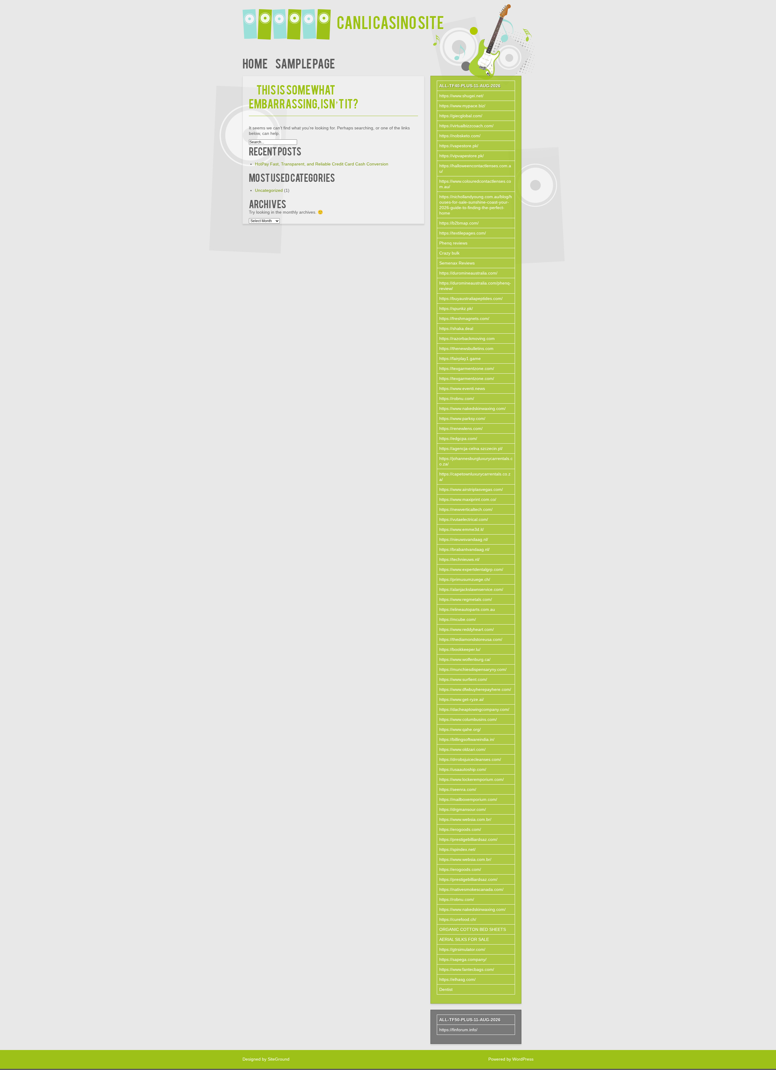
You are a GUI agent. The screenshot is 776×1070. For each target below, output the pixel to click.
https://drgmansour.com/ (462, 809)
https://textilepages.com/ (462, 233)
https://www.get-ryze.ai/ (461, 699)
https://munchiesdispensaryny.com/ (473, 669)
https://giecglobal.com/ (460, 115)
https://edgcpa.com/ (458, 438)
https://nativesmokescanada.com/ (471, 889)
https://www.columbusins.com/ (468, 719)
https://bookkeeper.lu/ (459, 649)
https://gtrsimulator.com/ (462, 949)
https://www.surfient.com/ (463, 679)
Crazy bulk (449, 253)
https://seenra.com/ (457, 789)
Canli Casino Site (390, 21)
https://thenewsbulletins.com (466, 348)
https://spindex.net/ (457, 849)
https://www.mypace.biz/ (462, 105)
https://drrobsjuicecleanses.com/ (470, 759)
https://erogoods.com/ (460, 829)
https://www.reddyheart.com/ (466, 629)
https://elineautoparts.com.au (467, 609)
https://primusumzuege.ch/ (464, 579)
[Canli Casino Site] (289, 20)
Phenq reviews (453, 243)
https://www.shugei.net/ (461, 95)
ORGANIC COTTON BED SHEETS (472, 929)
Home (255, 63)
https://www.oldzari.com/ (462, 749)
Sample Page (305, 63)
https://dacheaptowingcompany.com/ (474, 709)
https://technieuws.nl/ (459, 559)
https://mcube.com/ (457, 619)
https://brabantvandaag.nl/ (464, 549)
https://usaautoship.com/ (462, 769)
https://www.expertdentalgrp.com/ (471, 569)
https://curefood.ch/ (457, 919)
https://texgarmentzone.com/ (466, 368)
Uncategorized (269, 190)
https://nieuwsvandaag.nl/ (463, 539)
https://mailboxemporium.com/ (468, 799)
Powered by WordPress (511, 1059)
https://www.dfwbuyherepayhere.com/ (475, 689)
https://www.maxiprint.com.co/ (467, 499)
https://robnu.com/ (456, 398)
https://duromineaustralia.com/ (468, 273)
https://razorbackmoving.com (467, 338)
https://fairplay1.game (460, 358)
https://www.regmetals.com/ (465, 599)
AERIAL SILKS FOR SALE (464, 939)
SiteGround (278, 1059)
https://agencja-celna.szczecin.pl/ (471, 448)
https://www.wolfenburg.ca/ (464, 659)
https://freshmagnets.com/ (464, 318)
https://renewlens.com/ (461, 428)
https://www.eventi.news (462, 388)
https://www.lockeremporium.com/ (471, 779)
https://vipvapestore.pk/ (461, 155)
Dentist (446, 989)
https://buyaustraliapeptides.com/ (471, 298)
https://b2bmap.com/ (459, 223)
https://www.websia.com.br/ (465, 819)
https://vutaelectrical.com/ (463, 519)
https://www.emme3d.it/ (461, 529)
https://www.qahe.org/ (460, 729)
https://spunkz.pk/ (456, 308)
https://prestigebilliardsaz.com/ (468, 839)
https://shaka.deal (456, 328)
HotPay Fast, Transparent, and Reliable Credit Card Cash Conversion (321, 164)
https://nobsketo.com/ (459, 135)
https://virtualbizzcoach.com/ (466, 125)
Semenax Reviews (457, 263)
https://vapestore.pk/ (458, 145)
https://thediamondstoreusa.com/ (470, 639)
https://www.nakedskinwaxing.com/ (472, 408)
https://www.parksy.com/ (462, 418)
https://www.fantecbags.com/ (466, 969)
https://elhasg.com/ (457, 979)
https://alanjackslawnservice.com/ (471, 589)
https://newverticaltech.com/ (466, 509)
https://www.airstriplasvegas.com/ (471, 489)
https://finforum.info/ (458, 1029)
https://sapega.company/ (463, 959)
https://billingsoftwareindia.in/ (466, 739)
